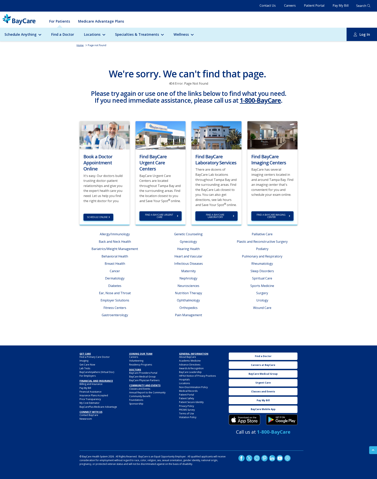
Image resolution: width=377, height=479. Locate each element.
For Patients (59, 21)
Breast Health (115, 263)
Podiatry (262, 249)
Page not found (97, 45)
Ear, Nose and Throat (115, 293)
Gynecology (188, 241)
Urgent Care (263, 382)
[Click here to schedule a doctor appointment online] (105, 135)
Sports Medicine (262, 286)
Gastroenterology (115, 315)
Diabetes (114, 286)
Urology (262, 300)
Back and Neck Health (115, 241)
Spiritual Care (262, 278)
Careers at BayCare (263, 365)
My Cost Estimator (90, 403)
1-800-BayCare (260, 100)
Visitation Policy (187, 417)
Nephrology (188, 278)
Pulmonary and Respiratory (262, 256)
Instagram (257, 458)
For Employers (88, 375)
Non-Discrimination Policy (193, 387)
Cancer (115, 271)
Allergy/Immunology (115, 234)
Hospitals (184, 379)
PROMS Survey (187, 409)
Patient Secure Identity (191, 402)
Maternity (188, 271)
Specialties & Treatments (137, 34)
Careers (290, 5)
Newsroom (86, 418)
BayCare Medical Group (142, 376)
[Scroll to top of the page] (373, 450)
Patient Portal (314, 5)
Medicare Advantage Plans (101, 21)
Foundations (136, 400)
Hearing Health (188, 249)
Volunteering (136, 360)
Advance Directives (189, 364)
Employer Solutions (115, 300)
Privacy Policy (186, 406)
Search (361, 6)
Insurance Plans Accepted (94, 395)
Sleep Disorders (262, 271)
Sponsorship (136, 403)
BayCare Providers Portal (143, 373)
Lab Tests (85, 368)
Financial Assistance (91, 391)
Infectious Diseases (188, 263)
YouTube (280, 458)
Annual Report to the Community (147, 392)
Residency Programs (140, 364)
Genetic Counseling (188, 234)
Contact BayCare (89, 415)
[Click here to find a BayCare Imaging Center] (272, 135)
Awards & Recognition (191, 368)
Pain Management (188, 315)
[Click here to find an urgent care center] (160, 135)
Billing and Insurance (91, 384)
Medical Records (188, 391)
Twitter (249, 458)
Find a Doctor (62, 34)
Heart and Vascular (188, 256)
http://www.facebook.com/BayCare (241, 458)
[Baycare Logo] (19, 19)
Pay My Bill (341, 5)
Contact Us (268, 5)
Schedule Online (97, 217)
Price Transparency (90, 399)
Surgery (262, 293)
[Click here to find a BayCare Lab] (216, 135)
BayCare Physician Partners (144, 380)
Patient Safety (186, 398)
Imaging (84, 360)
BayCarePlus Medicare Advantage (98, 406)
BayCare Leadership (190, 372)
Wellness (181, 34)
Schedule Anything (21, 34)
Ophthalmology (188, 300)
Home (80, 45)
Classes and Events (139, 388)
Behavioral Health (115, 256)
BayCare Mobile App (263, 409)
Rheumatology (262, 263)
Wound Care (262, 308)
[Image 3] (244, 419)
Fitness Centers (114, 308)
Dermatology (114, 278)
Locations (92, 34)
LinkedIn (272, 458)
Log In (364, 34)
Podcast (287, 458)
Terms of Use (186, 413)
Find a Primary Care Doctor (95, 357)
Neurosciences (188, 286)
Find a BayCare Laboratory (215, 216)
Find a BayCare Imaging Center (271, 216)
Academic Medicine (190, 360)
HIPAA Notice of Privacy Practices (197, 375)
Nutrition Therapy (188, 293)
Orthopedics (188, 308)
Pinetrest (264, 458)
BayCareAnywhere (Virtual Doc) (97, 372)
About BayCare (187, 357)
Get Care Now (87, 364)
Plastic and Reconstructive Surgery (262, 241)
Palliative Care (262, 234)
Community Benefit (139, 396)
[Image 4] (281, 419)
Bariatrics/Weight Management (115, 249)
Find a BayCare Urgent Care (159, 216)
